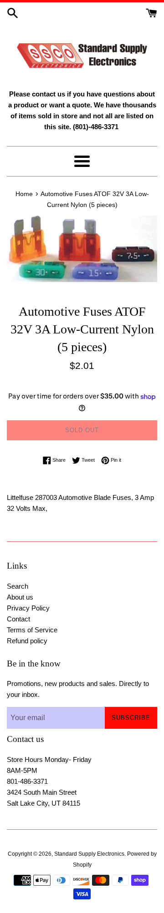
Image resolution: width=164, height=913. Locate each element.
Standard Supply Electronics (89, 854)
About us (20, 597)
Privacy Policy (28, 608)
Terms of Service (32, 630)
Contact (18, 619)
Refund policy (27, 641)
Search (17, 586)
